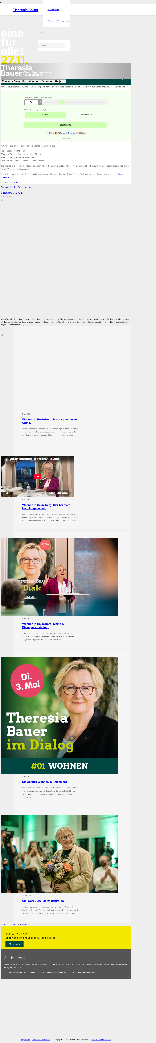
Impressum (25, 1039)
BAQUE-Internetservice (101, 1039)
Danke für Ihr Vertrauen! (16, 187)
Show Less (15, 182)
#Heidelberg (6, 193)
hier (77, 174)
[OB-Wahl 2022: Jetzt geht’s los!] (59, 892)
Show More (6, 182)
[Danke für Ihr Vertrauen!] (59, 315)
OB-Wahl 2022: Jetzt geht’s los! (43, 901)
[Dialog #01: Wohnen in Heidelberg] (59, 773)
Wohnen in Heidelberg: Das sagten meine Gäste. (49, 421)
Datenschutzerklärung (41, 1039)
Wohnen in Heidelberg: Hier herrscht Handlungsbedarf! (46, 506)
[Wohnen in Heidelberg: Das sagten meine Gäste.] (59, 411)
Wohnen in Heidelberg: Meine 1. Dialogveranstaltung (43, 625)
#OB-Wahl (18, 193)
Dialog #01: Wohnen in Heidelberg (44, 782)
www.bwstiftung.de (90, 972)
